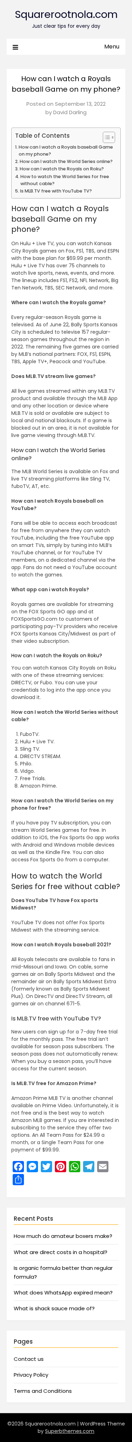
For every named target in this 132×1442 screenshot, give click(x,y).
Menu (111, 47)
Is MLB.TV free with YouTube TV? (56, 191)
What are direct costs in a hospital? (60, 1252)
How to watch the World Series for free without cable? (64, 180)
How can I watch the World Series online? (66, 161)
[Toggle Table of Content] (105, 137)
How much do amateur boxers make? (63, 1236)
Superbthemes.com (69, 1431)
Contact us (29, 1359)
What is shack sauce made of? (54, 1308)
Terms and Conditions (43, 1391)
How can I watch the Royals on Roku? (62, 169)
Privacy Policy (31, 1374)
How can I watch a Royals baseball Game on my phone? (66, 150)
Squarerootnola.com (66, 14)
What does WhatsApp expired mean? (63, 1292)
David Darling (70, 112)
